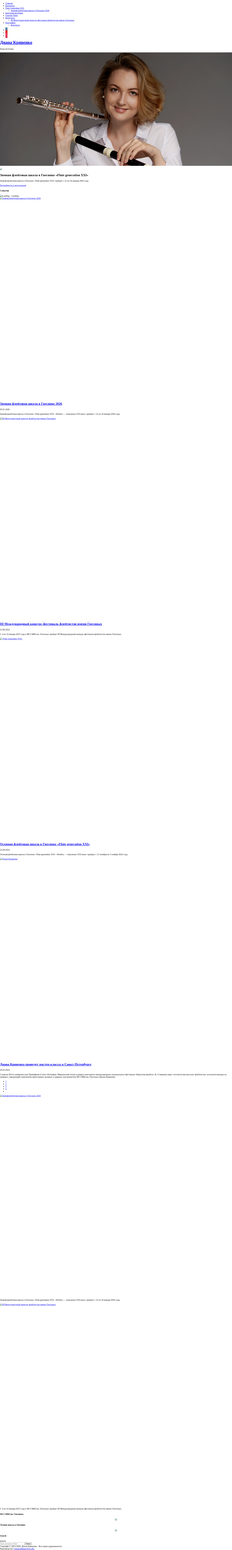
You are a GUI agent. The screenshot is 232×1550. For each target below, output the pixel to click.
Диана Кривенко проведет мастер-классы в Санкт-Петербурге (45, 1064)
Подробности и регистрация (13, 185)
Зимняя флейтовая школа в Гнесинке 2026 (31, 403)
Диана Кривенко (16, 42)
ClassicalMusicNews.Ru (24, 1549)
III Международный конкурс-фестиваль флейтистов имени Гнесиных (51, 624)
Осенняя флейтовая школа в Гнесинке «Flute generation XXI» (45, 844)
